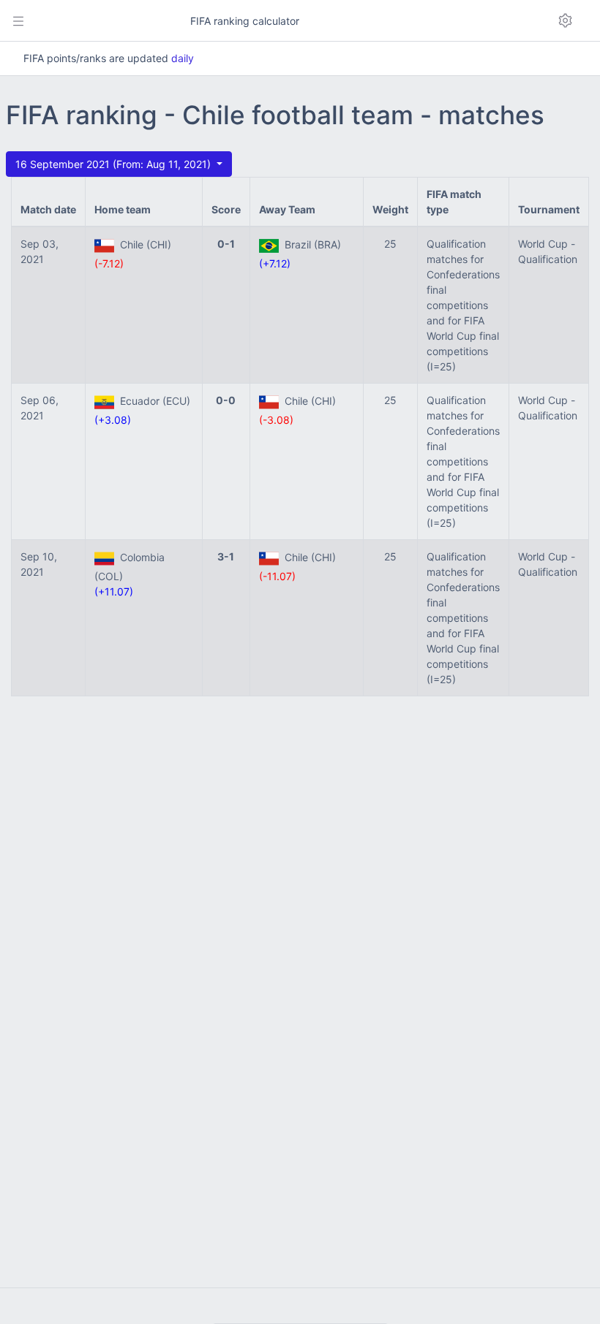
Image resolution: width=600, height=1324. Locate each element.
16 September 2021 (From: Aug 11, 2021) (114, 164)
